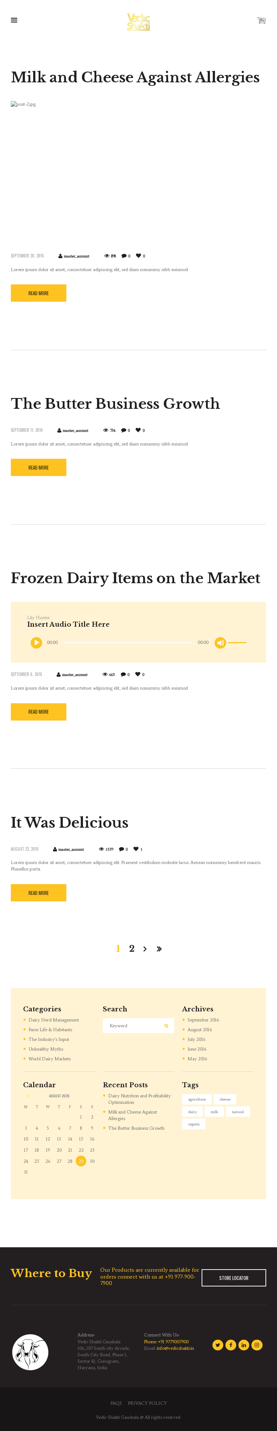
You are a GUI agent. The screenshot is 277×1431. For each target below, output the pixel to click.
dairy (192, 1112)
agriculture (197, 1099)
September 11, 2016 (27, 430)
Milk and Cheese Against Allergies (135, 77)
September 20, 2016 (27, 256)
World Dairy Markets (49, 1058)
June (197, 1049)
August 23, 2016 (25, 849)
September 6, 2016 (26, 674)
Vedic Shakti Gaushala (117, 1417)
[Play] (36, 642)
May (197, 1058)
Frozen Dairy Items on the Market (135, 578)
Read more (38, 293)
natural (238, 1112)
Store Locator (234, 1277)
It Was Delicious (69, 823)
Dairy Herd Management (53, 1020)
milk (214, 1112)
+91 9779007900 (173, 1341)
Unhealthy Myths (45, 1049)
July (196, 1039)
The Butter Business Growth (115, 404)
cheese (225, 1099)
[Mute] (220, 642)
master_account (76, 256)
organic (194, 1124)
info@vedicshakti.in (175, 1348)
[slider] (238, 636)
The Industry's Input (48, 1039)
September (203, 1020)
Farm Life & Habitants (50, 1029)
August (200, 1029)
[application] (139, 642)
